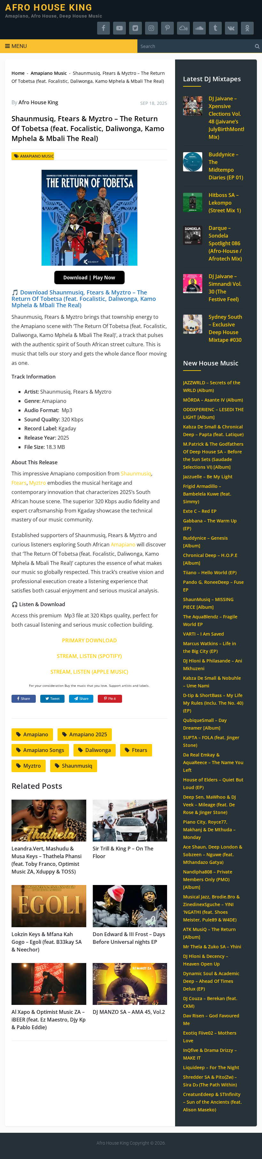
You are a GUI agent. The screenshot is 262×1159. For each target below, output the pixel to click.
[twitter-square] (135, 28)
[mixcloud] (183, 28)
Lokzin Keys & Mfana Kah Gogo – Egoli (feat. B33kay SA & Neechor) (47, 942)
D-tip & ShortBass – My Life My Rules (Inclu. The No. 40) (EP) (213, 703)
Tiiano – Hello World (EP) (209, 572)
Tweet (54, 699)
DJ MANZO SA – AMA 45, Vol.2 (129, 1011)
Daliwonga (98, 750)
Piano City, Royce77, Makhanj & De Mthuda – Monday (209, 829)
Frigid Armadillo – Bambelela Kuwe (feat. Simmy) (207, 494)
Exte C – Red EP (200, 511)
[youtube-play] (119, 28)
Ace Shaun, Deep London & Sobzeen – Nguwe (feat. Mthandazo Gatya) (212, 854)
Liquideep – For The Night (211, 1067)
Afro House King (48, 7)
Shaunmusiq (136, 473)
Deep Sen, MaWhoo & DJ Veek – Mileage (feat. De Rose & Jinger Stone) (209, 804)
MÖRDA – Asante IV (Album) (213, 400)
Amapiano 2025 (88, 734)
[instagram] (151, 28)
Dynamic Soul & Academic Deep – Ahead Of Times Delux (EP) (211, 981)
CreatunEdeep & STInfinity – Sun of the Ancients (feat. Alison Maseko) (212, 1102)
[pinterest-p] (167, 28)
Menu (19, 46)
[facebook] (103, 28)
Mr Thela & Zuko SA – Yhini (212, 947)
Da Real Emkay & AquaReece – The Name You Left (213, 762)
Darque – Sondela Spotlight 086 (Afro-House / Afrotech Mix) (225, 243)
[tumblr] (215, 28)
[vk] (231, 28)
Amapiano (123, 544)
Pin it (112, 699)
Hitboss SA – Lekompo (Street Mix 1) (225, 203)
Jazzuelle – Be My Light (208, 477)
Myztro (37, 482)
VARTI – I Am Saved (203, 634)
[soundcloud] (199, 28)
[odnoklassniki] (247, 28)
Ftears (19, 482)
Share (25, 699)
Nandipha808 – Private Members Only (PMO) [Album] (207, 879)
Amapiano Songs (43, 750)
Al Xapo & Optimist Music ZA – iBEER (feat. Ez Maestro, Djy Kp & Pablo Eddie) (49, 1019)
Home (18, 73)
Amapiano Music (49, 73)
